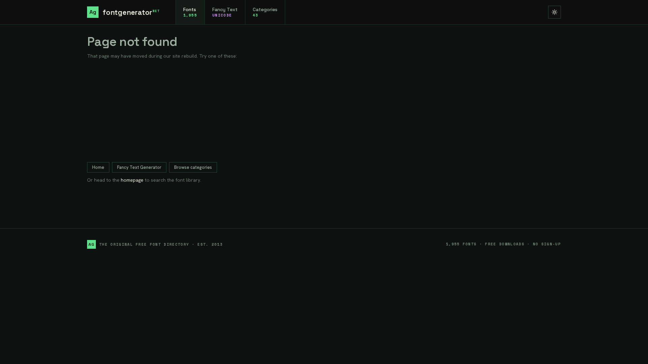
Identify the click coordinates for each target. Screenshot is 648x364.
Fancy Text (225, 12)
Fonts (190, 12)
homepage (132, 180)
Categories (265, 12)
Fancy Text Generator (139, 167)
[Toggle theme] (554, 12)
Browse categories (193, 167)
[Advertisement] (324, 111)
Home (98, 167)
